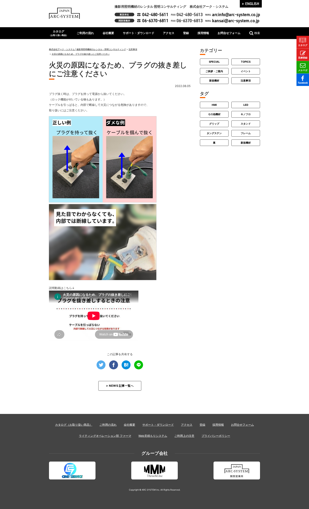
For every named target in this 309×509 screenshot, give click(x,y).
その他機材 (214, 114)
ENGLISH (252, 3)
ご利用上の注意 (184, 436)
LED (245, 104)
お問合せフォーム (229, 33)
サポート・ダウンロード (138, 33)
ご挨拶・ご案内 (214, 71)
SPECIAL (214, 61)
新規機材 (214, 80)
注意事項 (246, 80)
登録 (186, 33)
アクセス (168, 33)
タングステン (214, 133)
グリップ (214, 123)
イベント (246, 71)
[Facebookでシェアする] (113, 364)
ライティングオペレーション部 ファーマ (105, 436)
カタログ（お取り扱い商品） (73, 424)
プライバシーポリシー (216, 436)
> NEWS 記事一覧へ (120, 385)
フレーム (246, 133)
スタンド (246, 123)
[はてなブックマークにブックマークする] (126, 364)
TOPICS (246, 61)
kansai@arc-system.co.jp (235, 20)
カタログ (58, 33)
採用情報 (203, 33)
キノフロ (246, 114)
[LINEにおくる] (138, 364)
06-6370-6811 (155, 20)
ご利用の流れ (85, 33)
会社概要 (108, 33)
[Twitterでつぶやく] (101, 364)
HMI (214, 104)
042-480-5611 (155, 14)
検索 (257, 33)
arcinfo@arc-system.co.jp (236, 14)
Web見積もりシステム (152, 436)
